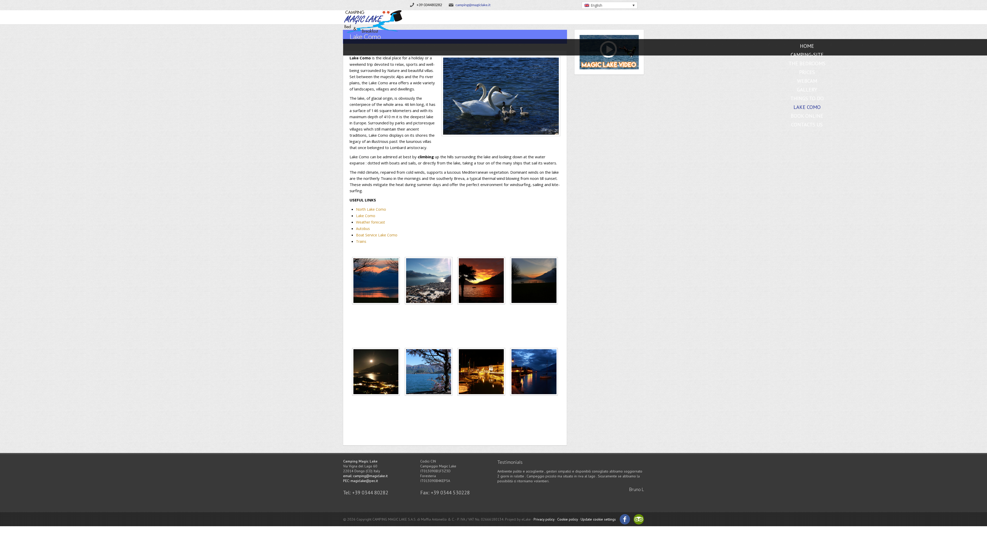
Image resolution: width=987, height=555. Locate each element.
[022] (534, 401)
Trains (361, 241)
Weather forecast (370, 222)
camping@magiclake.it (473, 5)
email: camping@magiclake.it (365, 476)
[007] (534, 310)
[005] (481, 310)
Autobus (363, 228)
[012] (376, 401)
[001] (376, 310)
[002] (428, 310)
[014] (428, 401)
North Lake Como (371, 209)
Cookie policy (567, 519)
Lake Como (365, 215)
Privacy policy (544, 519)
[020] (481, 401)
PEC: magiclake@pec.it (360, 480)
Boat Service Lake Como (376, 235)
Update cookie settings (598, 519)
